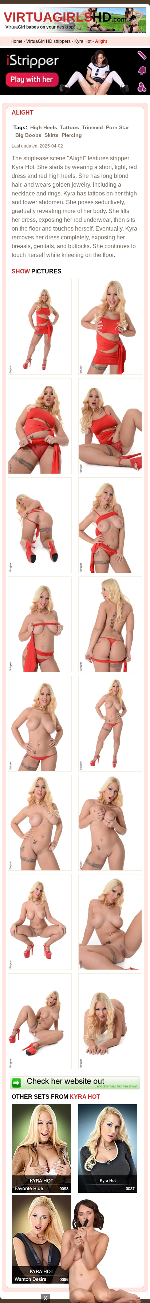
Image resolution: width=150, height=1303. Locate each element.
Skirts (51, 135)
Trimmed (92, 127)
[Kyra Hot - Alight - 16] (110, 1020)
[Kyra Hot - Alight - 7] (40, 624)
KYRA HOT (85, 1097)
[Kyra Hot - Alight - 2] (110, 326)
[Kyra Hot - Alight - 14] (110, 921)
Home (17, 41)
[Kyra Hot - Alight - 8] (110, 624)
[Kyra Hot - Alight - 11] (40, 822)
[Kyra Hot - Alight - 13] (40, 921)
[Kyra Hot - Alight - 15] (40, 1020)
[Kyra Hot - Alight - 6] (110, 524)
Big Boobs (28, 135)
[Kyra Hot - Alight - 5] (40, 524)
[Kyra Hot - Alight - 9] (40, 723)
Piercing (72, 135)
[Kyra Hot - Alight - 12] (110, 822)
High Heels (43, 127)
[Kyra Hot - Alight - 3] (40, 425)
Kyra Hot (82, 41)
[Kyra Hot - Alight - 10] (110, 723)
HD (65, 17)
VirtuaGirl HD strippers (48, 41)
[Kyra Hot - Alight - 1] (40, 326)
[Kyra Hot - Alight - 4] (110, 425)
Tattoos (69, 127)
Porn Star (117, 127)
